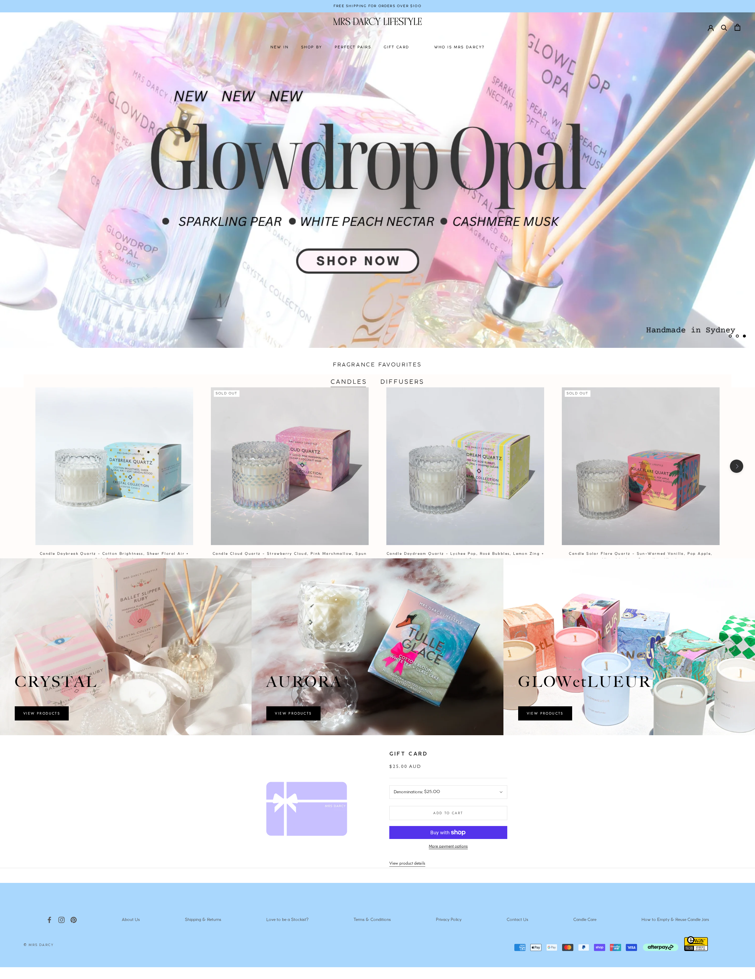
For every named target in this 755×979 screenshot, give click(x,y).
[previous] (18, 466)
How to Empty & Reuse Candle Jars (675, 920)
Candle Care (584, 920)
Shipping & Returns (203, 920)
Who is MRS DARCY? (459, 47)
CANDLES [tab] (349, 382)
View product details (407, 863)
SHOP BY (311, 47)
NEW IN (279, 47)
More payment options (448, 846)
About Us (131, 920)
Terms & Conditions (372, 920)
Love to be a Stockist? (287, 920)
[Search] (724, 27)
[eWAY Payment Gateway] (696, 949)
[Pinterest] (73, 920)
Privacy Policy (449, 920)
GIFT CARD (396, 47)
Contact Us (517, 920)
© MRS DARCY (39, 945)
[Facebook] (49, 920)
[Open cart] (737, 27)
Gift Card (408, 754)
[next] (736, 466)
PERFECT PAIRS (353, 47)
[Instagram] (61, 920)
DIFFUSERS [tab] (402, 382)
